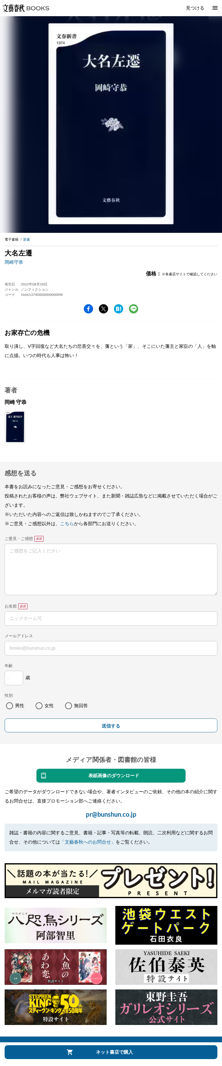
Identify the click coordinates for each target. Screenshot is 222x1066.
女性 (49, 705)
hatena (118, 308)
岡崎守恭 (14, 262)
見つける (195, 8)
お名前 (11, 606)
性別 (9, 696)
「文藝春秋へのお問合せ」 (88, 842)
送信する (111, 725)
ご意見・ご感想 (19, 539)
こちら (67, 523)
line (133, 308)
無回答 (81, 705)
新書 (26, 239)
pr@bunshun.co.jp (111, 814)
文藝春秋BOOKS (25, 8)
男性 (19, 705)
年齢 (9, 666)
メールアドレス (19, 636)
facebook (88, 308)
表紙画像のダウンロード (113, 775)
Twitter (103, 308)
